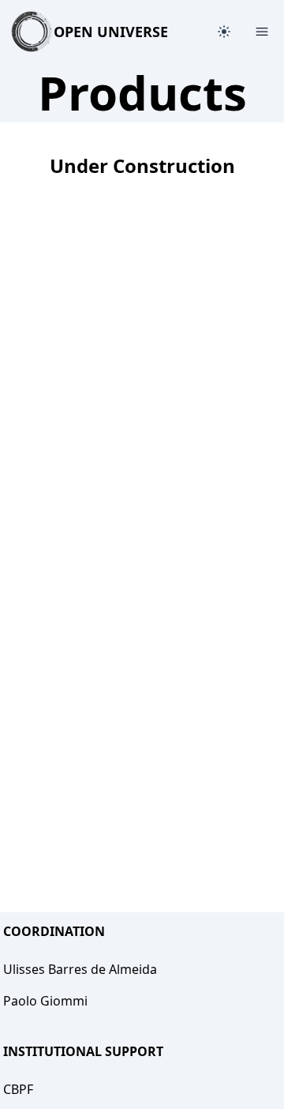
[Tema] (224, 31)
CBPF (18, 1089)
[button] (224, 31)
